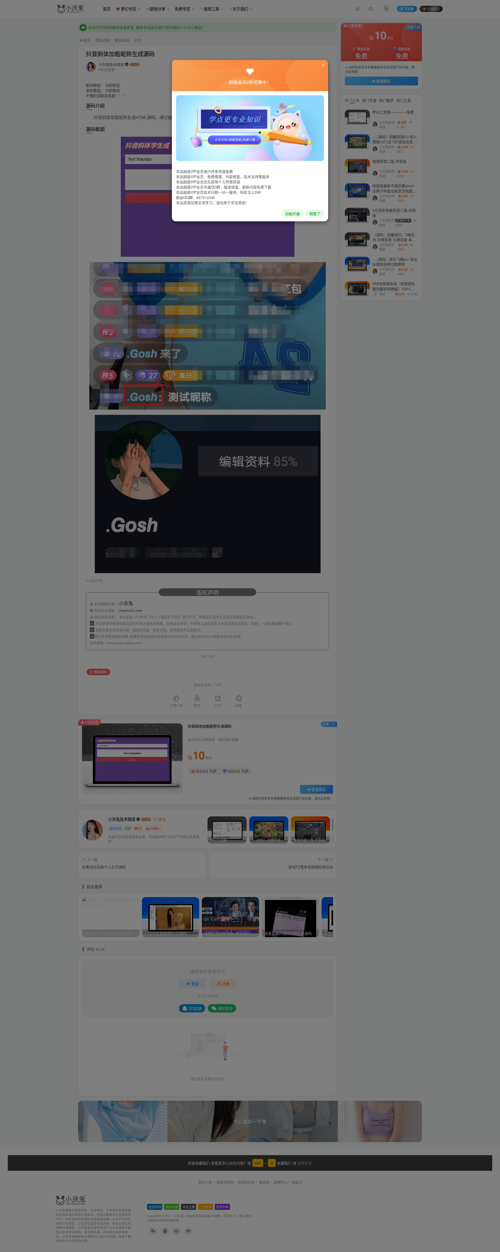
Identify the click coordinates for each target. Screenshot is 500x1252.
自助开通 (292, 213)
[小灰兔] (250, 127)
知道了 (314, 213)
